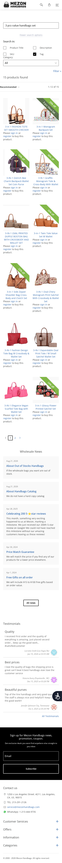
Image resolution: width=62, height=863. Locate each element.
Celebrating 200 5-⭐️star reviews (26, 513)
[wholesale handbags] (13, 5)
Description (46, 47)
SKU (12, 54)
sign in (14, 133)
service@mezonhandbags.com (23, 806)
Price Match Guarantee (20, 551)
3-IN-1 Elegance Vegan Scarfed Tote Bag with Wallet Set (16, 408)
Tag (42, 54)
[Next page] (19, 437)
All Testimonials (50, 716)
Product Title (16, 47)
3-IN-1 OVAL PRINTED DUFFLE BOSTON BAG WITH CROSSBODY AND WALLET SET (16, 238)
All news (31, 602)
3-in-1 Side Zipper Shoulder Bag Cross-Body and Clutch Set (16, 295)
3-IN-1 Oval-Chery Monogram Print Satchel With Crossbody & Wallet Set (46, 296)
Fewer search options (31, 34)
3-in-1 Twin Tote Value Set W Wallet (46, 235)
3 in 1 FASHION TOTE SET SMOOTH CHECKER (16, 128)
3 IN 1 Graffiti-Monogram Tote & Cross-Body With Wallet (45, 181)
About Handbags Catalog (21, 491)
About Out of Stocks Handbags (25, 465)
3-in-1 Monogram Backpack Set (46, 128)
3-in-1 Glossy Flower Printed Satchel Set (45, 407)
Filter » (57, 71)
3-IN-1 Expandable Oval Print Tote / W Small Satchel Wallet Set (45, 353)
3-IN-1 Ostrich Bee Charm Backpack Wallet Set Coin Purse (16, 181)
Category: (8, 57)
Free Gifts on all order (19, 577)
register (7, 136)
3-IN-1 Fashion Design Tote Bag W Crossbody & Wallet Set (16, 353)
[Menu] (57, 5)
